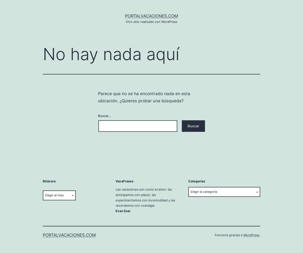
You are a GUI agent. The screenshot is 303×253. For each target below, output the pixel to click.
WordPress (251, 235)
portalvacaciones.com (151, 16)
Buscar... (104, 116)
